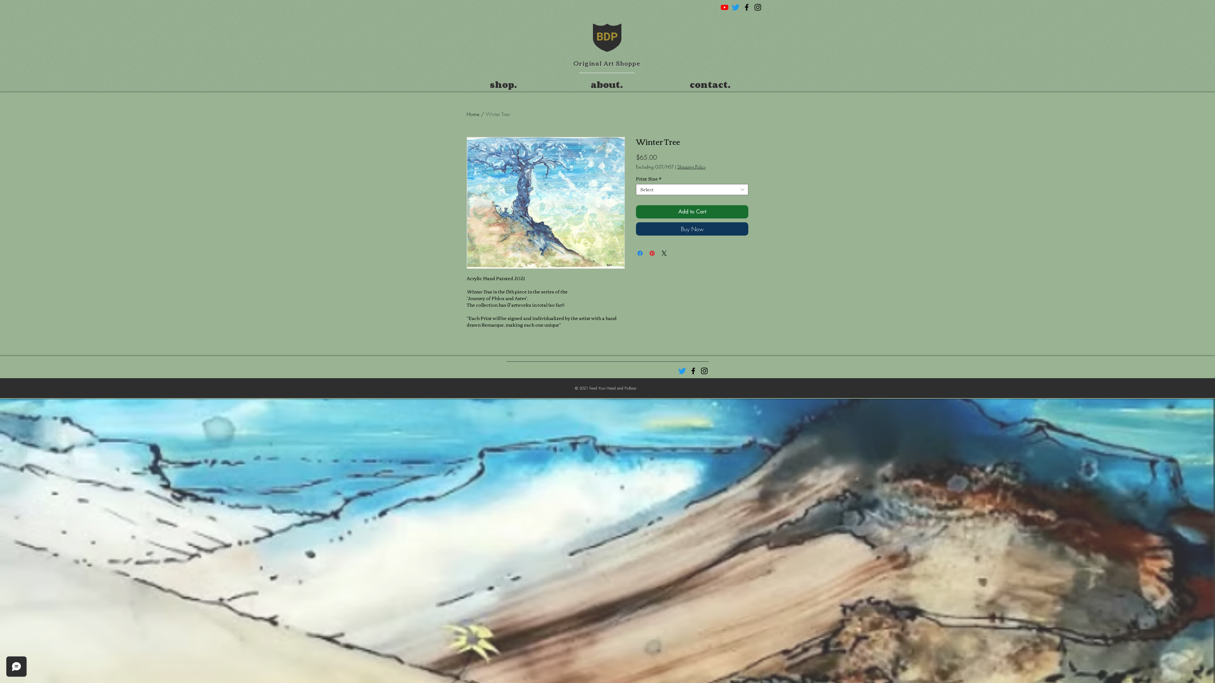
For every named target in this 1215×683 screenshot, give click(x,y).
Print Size (648, 179)
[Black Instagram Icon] (757, 7)
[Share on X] (664, 253)
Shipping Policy (691, 167)
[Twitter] (735, 7)
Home (473, 114)
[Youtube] (724, 7)
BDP (607, 36)
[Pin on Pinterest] (652, 253)
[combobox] (692, 189)
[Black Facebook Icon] (746, 7)
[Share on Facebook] (640, 253)
